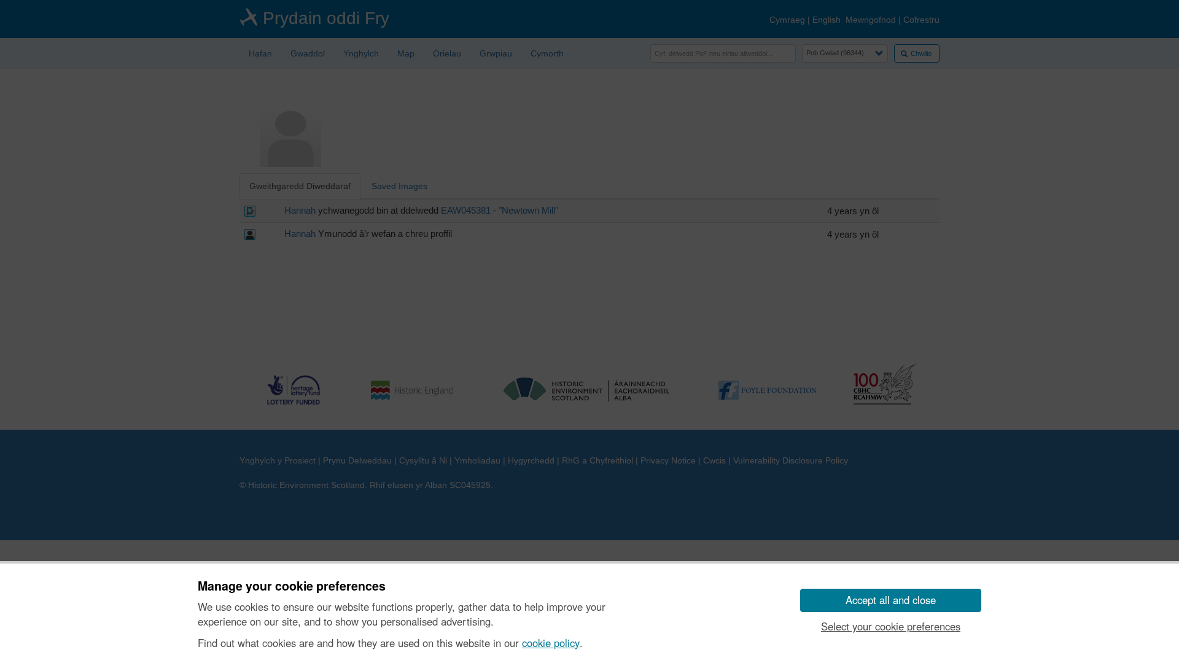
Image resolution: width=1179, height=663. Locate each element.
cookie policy (551, 642)
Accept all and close (891, 599)
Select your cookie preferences (890, 626)
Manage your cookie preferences (292, 586)
